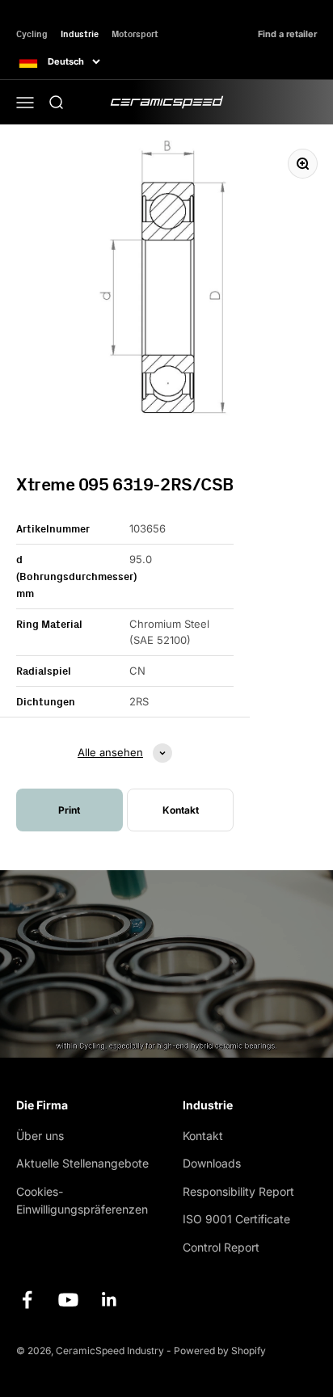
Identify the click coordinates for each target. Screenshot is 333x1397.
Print (69, 810)
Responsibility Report (238, 1191)
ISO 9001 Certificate (236, 1219)
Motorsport (135, 33)
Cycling (32, 33)
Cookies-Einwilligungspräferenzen (82, 1200)
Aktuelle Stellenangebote (82, 1163)
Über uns (40, 1135)
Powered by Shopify (220, 1350)
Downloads (212, 1163)
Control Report (221, 1247)
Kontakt (203, 1135)
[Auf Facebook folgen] (27, 1300)
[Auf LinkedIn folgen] (109, 1300)
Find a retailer (287, 34)
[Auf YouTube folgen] (68, 1300)
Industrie (80, 33)
